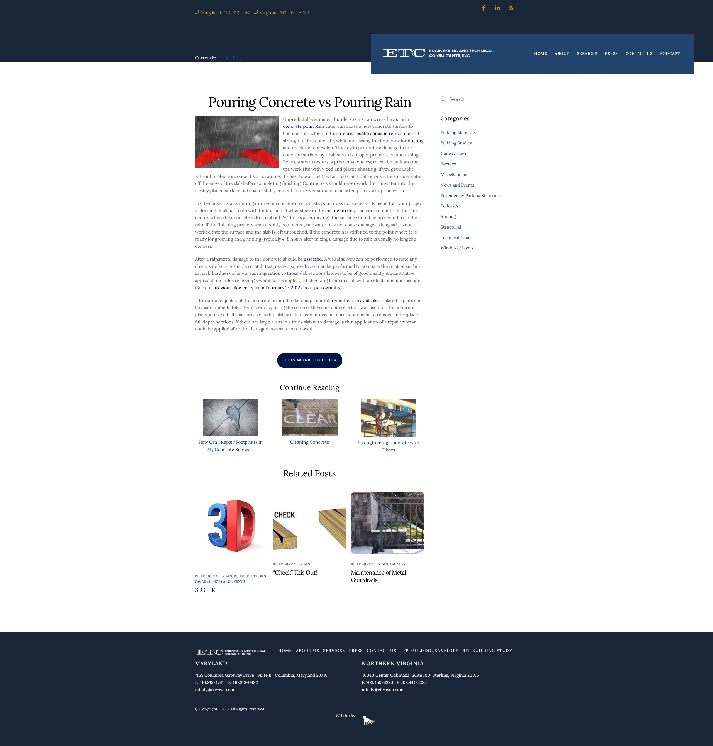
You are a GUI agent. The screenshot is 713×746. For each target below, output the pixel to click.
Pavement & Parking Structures (471, 195)
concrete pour (298, 126)
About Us (307, 650)
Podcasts (449, 205)
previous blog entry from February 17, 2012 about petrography (276, 287)
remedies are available (355, 300)
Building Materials (213, 576)
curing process (340, 210)
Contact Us (639, 53)
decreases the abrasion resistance (375, 133)
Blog (237, 57)
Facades (203, 581)
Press (611, 53)
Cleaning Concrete (309, 442)
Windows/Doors (457, 248)
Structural (451, 227)
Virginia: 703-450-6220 (284, 12)
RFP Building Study (487, 650)
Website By (345, 715)
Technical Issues (456, 237)
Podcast (670, 53)
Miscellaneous (454, 174)
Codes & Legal (454, 153)
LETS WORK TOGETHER (311, 360)
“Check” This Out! (295, 572)
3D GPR (205, 589)
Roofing (448, 216)
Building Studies (250, 576)
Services (587, 53)
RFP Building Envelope (429, 650)
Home (540, 53)
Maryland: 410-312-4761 (225, 12)
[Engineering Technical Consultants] (438, 57)
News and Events (228, 581)
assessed (313, 259)
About (562, 53)
